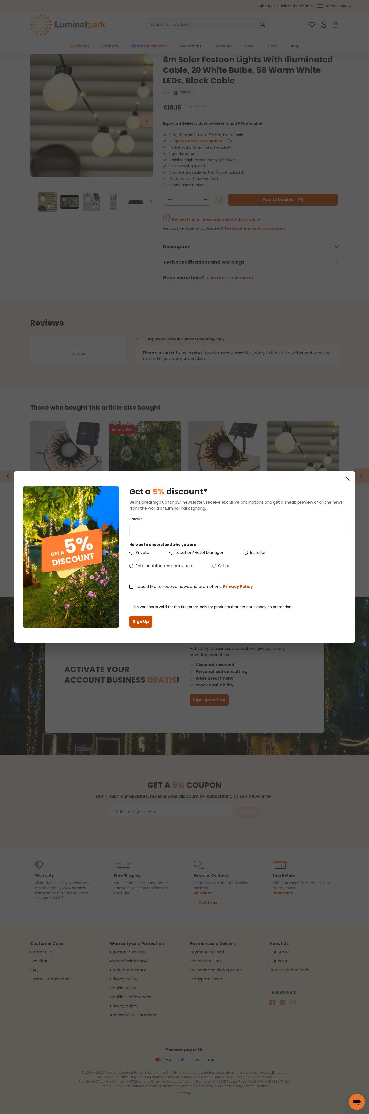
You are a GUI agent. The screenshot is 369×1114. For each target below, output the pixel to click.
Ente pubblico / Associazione (163, 566)
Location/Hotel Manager (199, 552)
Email (135, 518)
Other (224, 566)
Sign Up (141, 621)
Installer (258, 552)
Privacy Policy (238, 586)
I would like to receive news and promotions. (194, 586)
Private (142, 552)
